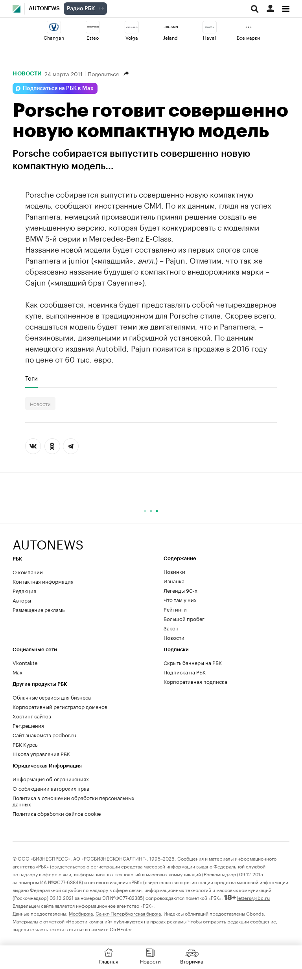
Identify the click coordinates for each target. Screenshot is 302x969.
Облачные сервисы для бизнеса (52, 697)
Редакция (24, 590)
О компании (28, 571)
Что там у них (180, 599)
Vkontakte (25, 662)
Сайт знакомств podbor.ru (44, 734)
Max (17, 672)
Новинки (174, 571)
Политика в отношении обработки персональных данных (73, 800)
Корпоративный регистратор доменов (60, 706)
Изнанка (174, 580)
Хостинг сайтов (32, 716)
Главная (108, 961)
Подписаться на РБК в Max (58, 88)
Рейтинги (175, 609)
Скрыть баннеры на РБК (193, 662)
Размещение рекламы (39, 609)
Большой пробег (184, 618)
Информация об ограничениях (51, 778)
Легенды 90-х (180, 590)
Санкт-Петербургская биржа (128, 913)
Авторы (22, 600)
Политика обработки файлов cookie (57, 813)
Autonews (44, 8)
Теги (31, 378)
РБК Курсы (26, 744)
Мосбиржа (81, 913)
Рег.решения (28, 725)
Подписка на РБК (185, 672)
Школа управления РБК (41, 753)
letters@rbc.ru (253, 897)
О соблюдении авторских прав (51, 788)
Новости (27, 73)
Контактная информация (43, 581)
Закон (171, 628)
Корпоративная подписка (195, 681)
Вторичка (191, 961)
